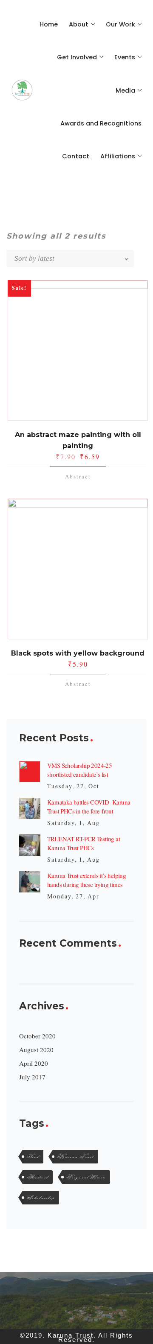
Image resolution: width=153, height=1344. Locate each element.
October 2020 (37, 1036)
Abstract (78, 476)
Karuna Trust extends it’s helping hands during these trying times (86, 880)
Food (33, 1156)
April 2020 (33, 1063)
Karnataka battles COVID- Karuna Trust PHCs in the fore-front (88, 806)
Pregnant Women (86, 1177)
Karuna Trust (75, 1156)
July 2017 (32, 1077)
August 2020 (36, 1049)
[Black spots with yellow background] (78, 569)
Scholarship (41, 1197)
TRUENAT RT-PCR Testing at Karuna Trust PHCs (83, 843)
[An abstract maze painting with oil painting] (78, 350)
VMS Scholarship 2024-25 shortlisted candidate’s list (79, 769)
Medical (37, 1177)
